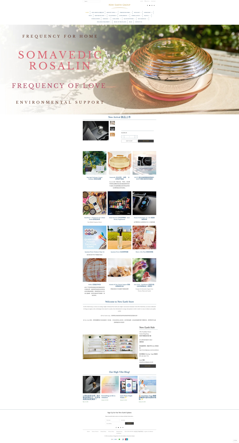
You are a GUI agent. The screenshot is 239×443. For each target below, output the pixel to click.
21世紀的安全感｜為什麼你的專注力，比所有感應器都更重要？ (91, 397)
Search (88, 431)
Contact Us (138, 21)
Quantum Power (129, 18)
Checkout (153, 1)
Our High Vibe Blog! (119, 372)
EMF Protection (100, 15)
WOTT (90, 15)
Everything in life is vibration (108, 396)
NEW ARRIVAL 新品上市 (98, 12)
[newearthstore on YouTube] (149, 5)
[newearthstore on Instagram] (152, 5)
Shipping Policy (119, 431)
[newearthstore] (119, 6)
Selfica (146, 15)
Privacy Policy (111, 431)
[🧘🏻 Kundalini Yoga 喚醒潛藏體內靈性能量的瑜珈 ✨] (147, 384)
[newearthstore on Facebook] (147, 5)
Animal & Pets (135, 15)
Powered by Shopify (131, 435)
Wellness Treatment (103, 21)
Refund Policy (103, 431)
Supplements (123, 15)
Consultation (95, 18)
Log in (141, 1)
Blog (130, 21)
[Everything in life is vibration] (110, 384)
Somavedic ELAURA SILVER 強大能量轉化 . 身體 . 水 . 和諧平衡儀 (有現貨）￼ (137, 126)
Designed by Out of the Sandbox (119, 435)
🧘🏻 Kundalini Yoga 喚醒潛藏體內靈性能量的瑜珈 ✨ (147, 397)
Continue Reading (87, 405)
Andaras (105, 18)
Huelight (137, 12)
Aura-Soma (116, 18)
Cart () (147, 1)
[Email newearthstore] (154, 5)
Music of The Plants (120, 21)
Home (87, 12)
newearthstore (110, 435)
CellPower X (112, 15)
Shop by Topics (111, 12)
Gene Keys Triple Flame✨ (126, 396)
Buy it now (146, 140)
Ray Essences (142, 18)
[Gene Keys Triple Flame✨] (129, 384)
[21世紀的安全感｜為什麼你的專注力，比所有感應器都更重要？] (91, 384)
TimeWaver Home (125, 12)
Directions (148, 366)
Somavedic (147, 12)
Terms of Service (95, 431)
